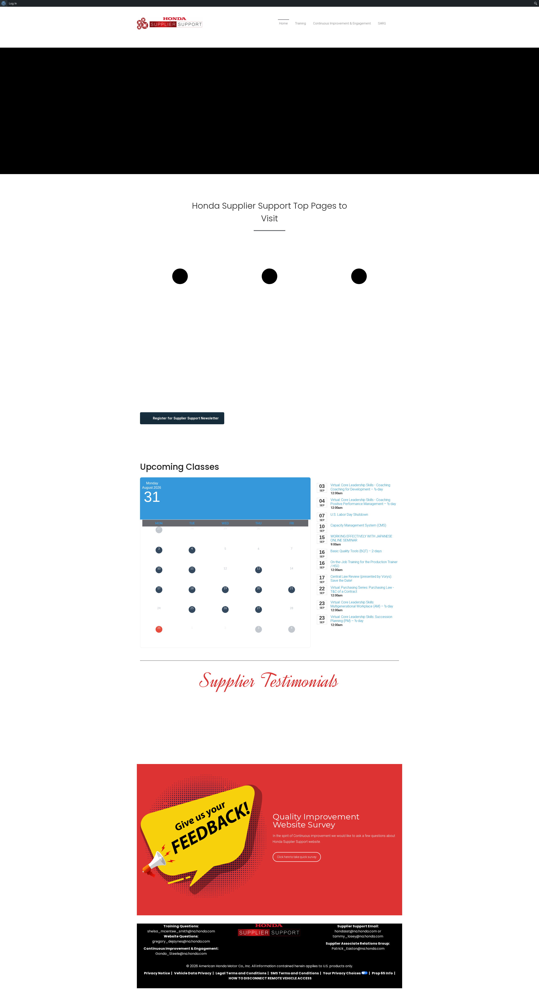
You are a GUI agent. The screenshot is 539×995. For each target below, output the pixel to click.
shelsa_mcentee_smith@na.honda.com (181, 931)
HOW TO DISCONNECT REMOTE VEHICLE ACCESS (270, 978)
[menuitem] (3, 3)
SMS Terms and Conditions (295, 973)
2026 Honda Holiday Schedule (359, 299)
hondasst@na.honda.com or (358, 931)
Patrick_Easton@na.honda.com (358, 948)
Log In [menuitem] (13, 3)
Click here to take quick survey (296, 857)
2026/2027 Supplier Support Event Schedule (269, 303)
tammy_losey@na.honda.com (358, 936)
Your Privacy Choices (342, 973)
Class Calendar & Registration (180, 299)
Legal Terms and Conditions (241, 973)
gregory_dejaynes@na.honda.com (181, 941)
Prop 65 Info (382, 973)
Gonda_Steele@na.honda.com (181, 953)
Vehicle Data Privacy (192, 973)
